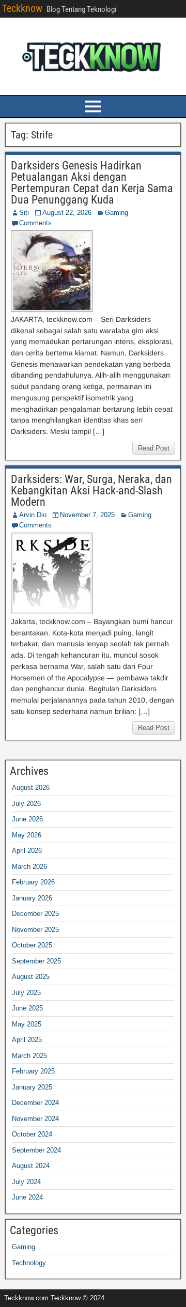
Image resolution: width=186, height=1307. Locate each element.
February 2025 (33, 1071)
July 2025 (26, 993)
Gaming (116, 212)
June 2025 (27, 1008)
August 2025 (31, 977)
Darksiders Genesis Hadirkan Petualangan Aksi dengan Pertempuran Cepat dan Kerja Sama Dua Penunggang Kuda (92, 182)
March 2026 (29, 866)
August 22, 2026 (66, 212)
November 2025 (35, 929)
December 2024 (35, 1103)
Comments (35, 223)
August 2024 (31, 1166)
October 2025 (32, 945)
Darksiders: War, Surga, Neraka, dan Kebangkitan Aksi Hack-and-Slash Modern (91, 490)
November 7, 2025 (87, 515)
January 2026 (32, 898)
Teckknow (22, 8)
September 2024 (36, 1150)
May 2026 (26, 835)
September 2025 (36, 961)
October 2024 (32, 1134)
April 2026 (27, 850)
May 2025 (26, 1024)
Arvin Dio (33, 515)
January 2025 (32, 1087)
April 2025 (27, 1040)
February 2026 (33, 882)
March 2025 (29, 1056)
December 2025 (35, 913)
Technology (29, 1263)
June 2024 (27, 1197)
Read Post (153, 448)
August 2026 (31, 787)
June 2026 (27, 819)
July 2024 (26, 1182)
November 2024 (35, 1119)
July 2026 (26, 803)
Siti (24, 212)
